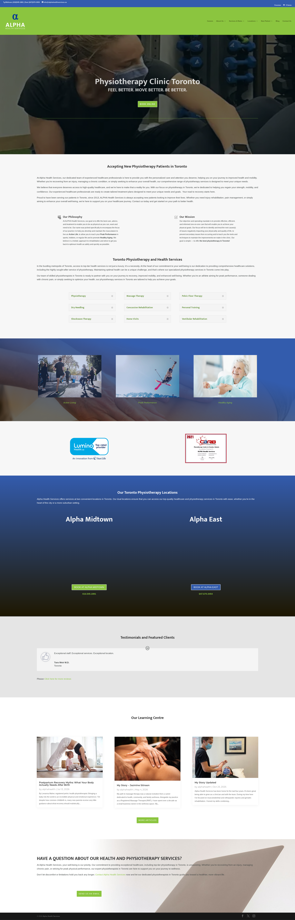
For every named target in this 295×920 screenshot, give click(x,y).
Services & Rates (235, 21)
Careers (210, 21)
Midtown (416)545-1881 (14, 2)
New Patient (265, 21)
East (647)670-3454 (32, 2)
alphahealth (48, 789)
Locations (252, 21)
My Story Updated (205, 782)
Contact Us (287, 21)
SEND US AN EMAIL (89, 894)
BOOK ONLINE (147, 104)
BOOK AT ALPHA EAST (206, 587)
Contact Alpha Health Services (110, 874)
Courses (277, 5)
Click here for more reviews (57, 679)
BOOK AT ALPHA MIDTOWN (89, 587)
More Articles (148, 820)
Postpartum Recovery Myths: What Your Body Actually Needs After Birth (66, 783)
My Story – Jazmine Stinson (133, 785)
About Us (220, 21)
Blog (277, 21)
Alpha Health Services (51, 916)
